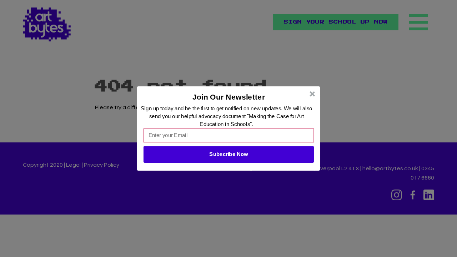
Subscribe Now (228, 154)
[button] (229, 97)
